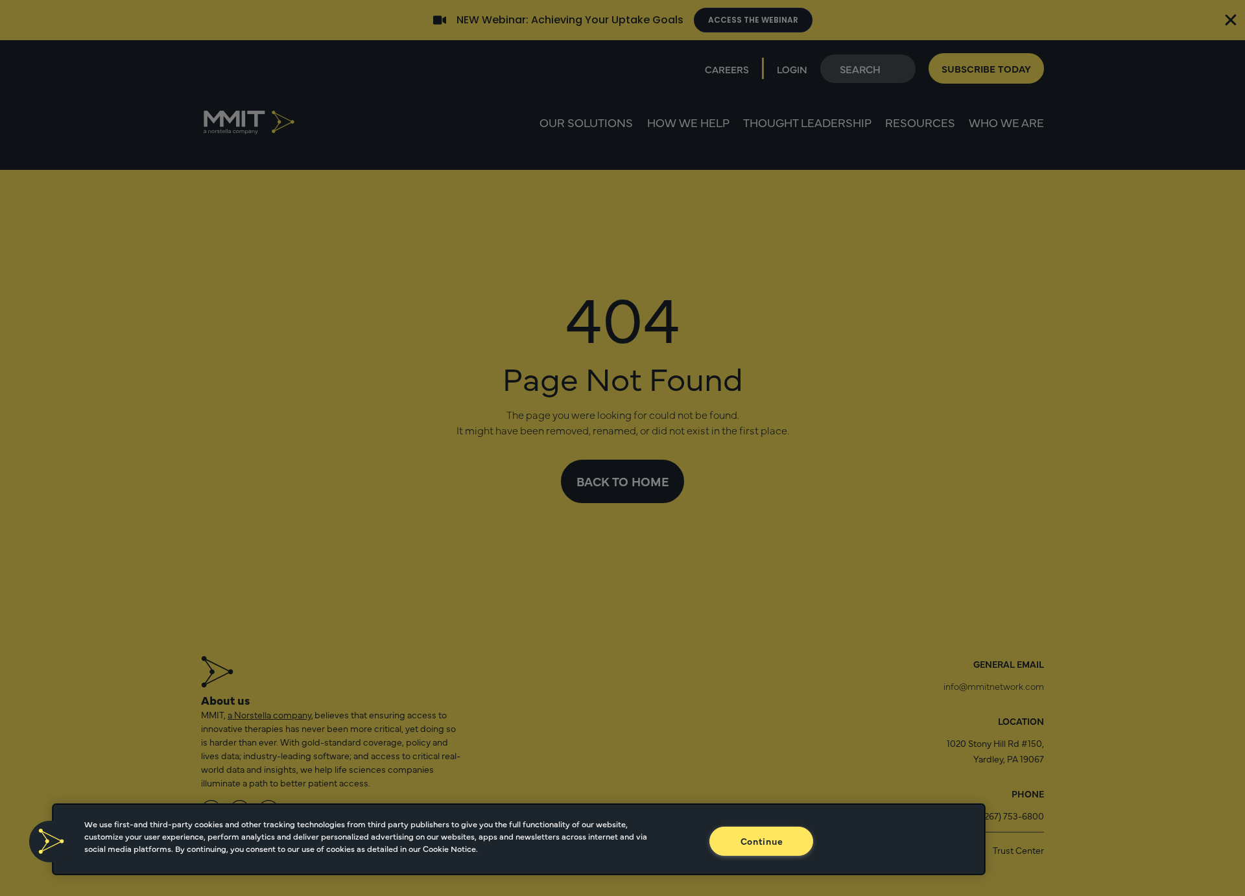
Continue (762, 840)
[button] (50, 841)
